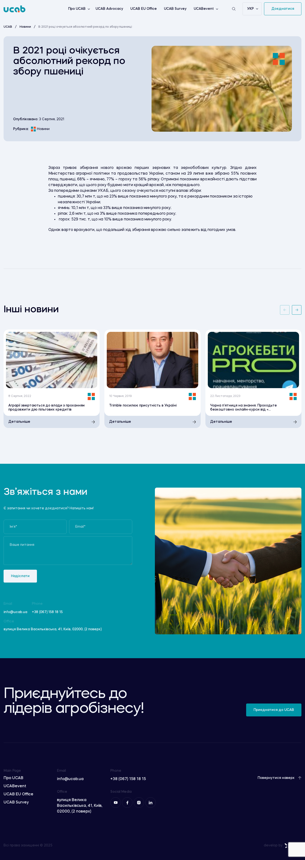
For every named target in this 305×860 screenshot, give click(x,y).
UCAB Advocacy (109, 8)
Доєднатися (282, 8)
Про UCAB (77, 8)
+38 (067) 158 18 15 (47, 612)
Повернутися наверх (276, 778)
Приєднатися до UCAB (274, 710)
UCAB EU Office (143, 8)
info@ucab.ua (15, 612)
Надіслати (20, 576)
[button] (285, 310)
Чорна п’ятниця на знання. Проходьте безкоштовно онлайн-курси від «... (243, 407)
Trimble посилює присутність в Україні (143, 405)
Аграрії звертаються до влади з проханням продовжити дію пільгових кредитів (46, 407)
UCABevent (204, 8)
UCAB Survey (175, 8)
